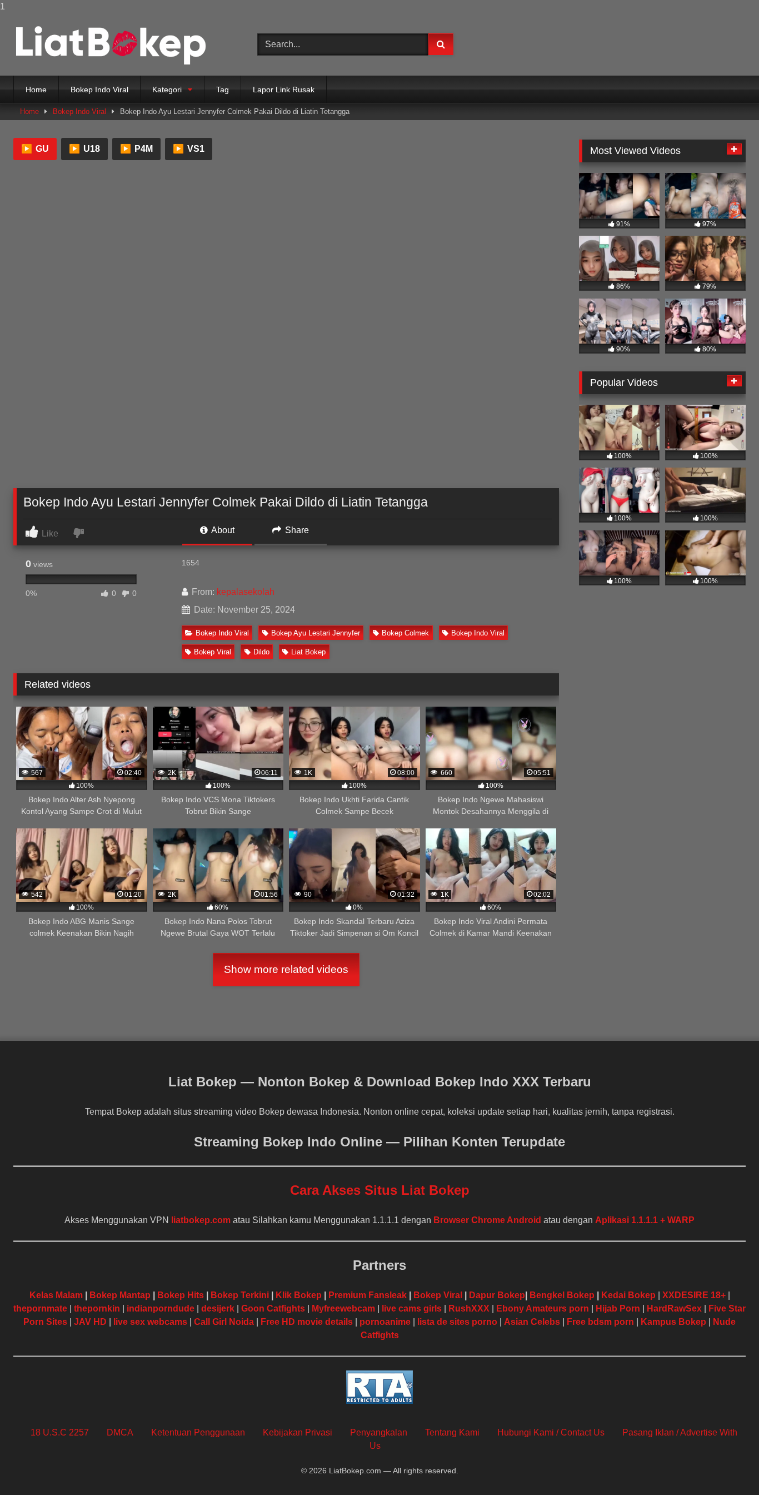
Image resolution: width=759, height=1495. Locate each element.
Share (296, 530)
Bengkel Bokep (562, 1295)
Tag (222, 89)
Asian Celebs (532, 1322)
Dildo (261, 652)
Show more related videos (286, 969)
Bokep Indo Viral (99, 89)
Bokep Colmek (405, 633)
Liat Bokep (308, 652)
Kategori (167, 89)
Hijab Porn (618, 1308)
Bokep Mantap (120, 1295)
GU (35, 148)
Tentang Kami (452, 1432)
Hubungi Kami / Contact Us (551, 1432)
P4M (136, 148)
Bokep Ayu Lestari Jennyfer (315, 633)
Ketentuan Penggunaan (198, 1432)
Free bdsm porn (600, 1322)
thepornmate (40, 1308)
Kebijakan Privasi (297, 1432)
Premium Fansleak (367, 1295)
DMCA (120, 1432)
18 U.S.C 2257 (60, 1432)
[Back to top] (724, 1464)
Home (36, 89)
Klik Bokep (299, 1295)
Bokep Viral (212, 652)
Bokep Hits (180, 1295)
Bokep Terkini (240, 1295)
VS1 (188, 148)
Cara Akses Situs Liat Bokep (380, 1190)
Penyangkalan (378, 1432)
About (221, 530)
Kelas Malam (56, 1295)
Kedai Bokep (628, 1295)
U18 (84, 148)
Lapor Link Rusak (283, 89)
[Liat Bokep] (110, 44)
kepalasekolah (245, 592)
